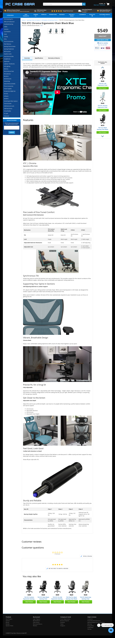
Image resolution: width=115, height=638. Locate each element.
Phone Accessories (8, 86)
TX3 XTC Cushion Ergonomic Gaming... (29, 598)
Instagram (62, 625)
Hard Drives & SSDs (9, 56)
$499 (29, 595)
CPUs (5, 39)
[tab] (86, 556)
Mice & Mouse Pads (9, 71)
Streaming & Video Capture (11, 101)
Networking (7, 81)
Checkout (102, 5)
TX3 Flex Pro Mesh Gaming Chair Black (71, 598)
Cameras (6, 29)
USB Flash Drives (8, 108)
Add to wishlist (103, 43)
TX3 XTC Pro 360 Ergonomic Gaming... (57, 598)
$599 (57, 595)
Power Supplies (8, 88)
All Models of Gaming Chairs (50, 20)
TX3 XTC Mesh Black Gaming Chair (43, 598)
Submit (12, 132)
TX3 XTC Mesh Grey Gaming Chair (85, 598)
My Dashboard (36, 620)
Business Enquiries (64, 620)
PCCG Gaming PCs (8, 19)
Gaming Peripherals (9, 49)
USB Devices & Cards (9, 106)
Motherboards (7, 78)
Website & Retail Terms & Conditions (96, 622)
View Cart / (97, 5)
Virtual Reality (7, 111)
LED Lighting (7, 66)
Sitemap (89, 629)
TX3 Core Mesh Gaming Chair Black (102, 128)
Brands (7, 622)
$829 (71, 595)
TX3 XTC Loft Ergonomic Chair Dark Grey (102, 84)
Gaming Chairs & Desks (9, 46)
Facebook (62, 622)
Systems (8, 620)
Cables (5, 26)
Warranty (89, 624)
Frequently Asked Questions (94, 620)
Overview (27, 58)
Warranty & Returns (54, 58)
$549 (43, 595)
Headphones (7, 59)
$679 (102, 125)
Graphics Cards (7, 54)
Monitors (6, 76)
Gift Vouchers (7, 51)
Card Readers (7, 31)
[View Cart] (107, 4)
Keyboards (6, 61)
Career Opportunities (65, 619)
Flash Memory (7, 44)
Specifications (39, 58)
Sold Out (102, 36)
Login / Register (36, 619)
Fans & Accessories (8, 41)
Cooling (6, 36)
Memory (6, 69)
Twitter (62, 624)
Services (6, 93)
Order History (36, 622)
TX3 (41, 25)
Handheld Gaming (8, 24)
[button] (102, 67)
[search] (84, 4)
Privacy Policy (90, 625)
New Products (9, 619)
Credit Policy (90, 627)
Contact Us (90, 619)
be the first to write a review (58, 568)
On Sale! (6, 113)
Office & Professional (9, 21)
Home (23, 20)
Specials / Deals (9, 625)
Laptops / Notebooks (9, 64)
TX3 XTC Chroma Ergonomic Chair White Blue (102, 106)
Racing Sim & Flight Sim (9, 91)
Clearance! (6, 116)
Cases (5, 34)
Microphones (7, 74)
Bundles (8, 624)
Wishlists (35, 625)
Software (6, 96)
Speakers (6, 98)
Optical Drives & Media (9, 83)
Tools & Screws (7, 103)
